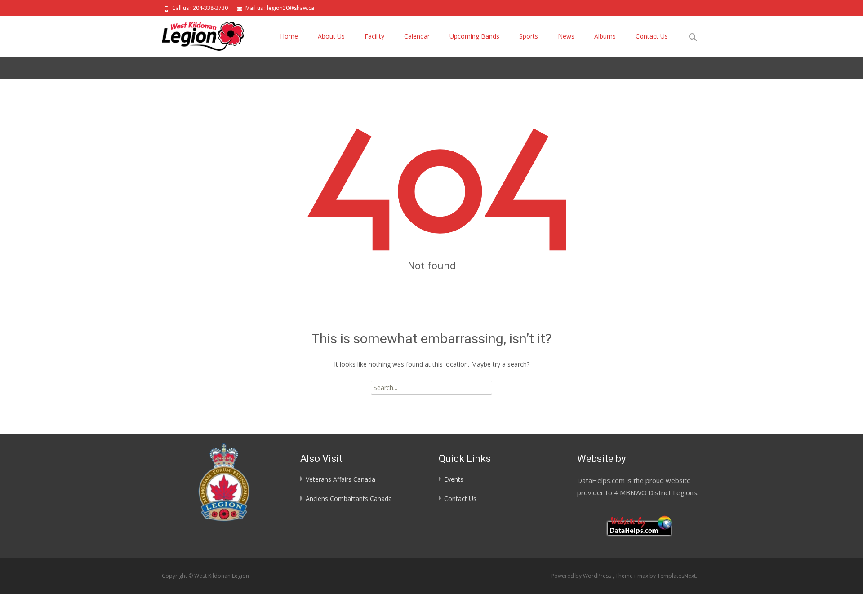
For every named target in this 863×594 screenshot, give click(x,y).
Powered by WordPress (582, 576)
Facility (374, 36)
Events (453, 479)
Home (289, 36)
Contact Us (652, 36)
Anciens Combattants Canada (349, 498)
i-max (641, 576)
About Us (331, 36)
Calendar (417, 36)
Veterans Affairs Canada (340, 479)
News (566, 36)
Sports (528, 36)
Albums (605, 36)
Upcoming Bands (474, 36)
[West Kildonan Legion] (195, 34)
